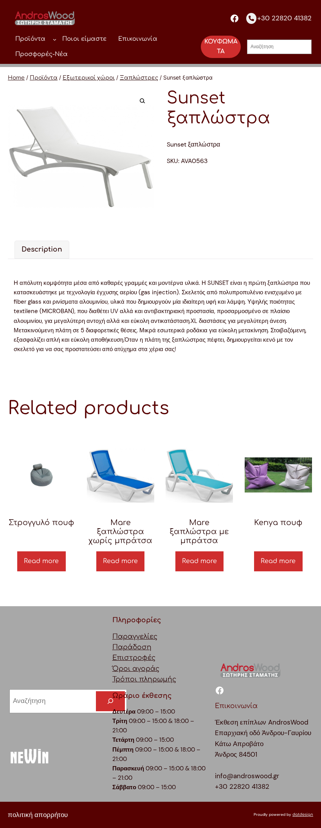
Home (16, 78)
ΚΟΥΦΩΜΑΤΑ (221, 46)
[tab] (41, 250)
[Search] (110, 701)
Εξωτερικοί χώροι (89, 78)
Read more (41, 561)
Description (42, 249)
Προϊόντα (44, 78)
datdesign (302, 814)
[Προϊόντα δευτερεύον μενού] (54, 39)
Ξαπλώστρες (139, 78)
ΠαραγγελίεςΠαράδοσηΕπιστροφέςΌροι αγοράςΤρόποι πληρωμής (144, 658)
